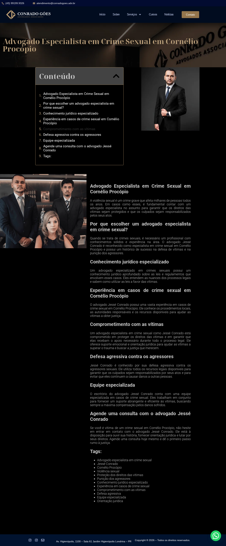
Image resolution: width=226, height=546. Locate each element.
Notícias (169, 14)
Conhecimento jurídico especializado (70, 113)
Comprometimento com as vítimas (69, 129)
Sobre (116, 14)
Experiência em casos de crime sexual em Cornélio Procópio (81, 121)
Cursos (153, 14)
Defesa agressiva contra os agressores (72, 135)
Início (102, 14)
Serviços (132, 14)
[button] (116, 76)
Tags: (47, 156)
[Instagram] (30, 540)
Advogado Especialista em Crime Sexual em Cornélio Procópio (76, 96)
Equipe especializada (59, 140)
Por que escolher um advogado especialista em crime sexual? (78, 105)
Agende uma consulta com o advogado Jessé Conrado (77, 148)
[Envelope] (43, 540)
